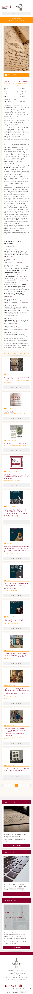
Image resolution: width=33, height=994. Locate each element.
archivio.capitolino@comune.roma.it (16, 977)
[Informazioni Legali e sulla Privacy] (25, 992)
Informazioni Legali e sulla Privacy (16, 979)
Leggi (11, 256)
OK (22, 992)
